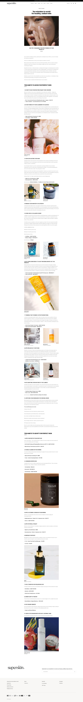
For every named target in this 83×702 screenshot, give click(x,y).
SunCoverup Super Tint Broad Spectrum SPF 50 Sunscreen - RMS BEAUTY (39, 272)
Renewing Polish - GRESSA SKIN (31, 179)
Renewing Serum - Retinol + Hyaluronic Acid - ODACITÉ (35, 532)
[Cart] (75, 3)
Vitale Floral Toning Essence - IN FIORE (32, 593)
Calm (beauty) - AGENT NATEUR (31, 471)
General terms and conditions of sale (12, 681)
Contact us (26, 683)
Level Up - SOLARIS (28, 543)
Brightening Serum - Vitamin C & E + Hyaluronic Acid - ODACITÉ (37, 518)
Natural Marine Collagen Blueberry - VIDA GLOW (34, 601)
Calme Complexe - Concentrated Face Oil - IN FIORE (35, 101)
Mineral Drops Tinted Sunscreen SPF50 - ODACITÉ (34, 446)
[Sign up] (75, 672)
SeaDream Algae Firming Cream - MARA (33, 391)
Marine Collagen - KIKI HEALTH (31, 237)
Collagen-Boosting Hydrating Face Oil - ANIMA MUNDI (35, 359)
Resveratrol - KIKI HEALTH (30, 469)
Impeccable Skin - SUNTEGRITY (31, 274)
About (25, 681)
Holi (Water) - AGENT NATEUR (30, 588)
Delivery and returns (10, 686)
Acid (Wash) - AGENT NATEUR (31, 117)
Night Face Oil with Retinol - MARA (32, 178)
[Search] (71, 3)
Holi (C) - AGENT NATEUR (29, 520)
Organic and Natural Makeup (30, 610)
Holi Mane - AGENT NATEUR (30, 236)
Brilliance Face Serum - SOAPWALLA (32, 361)
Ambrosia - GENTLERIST (29, 591)
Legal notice (9, 683)
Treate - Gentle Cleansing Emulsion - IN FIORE (33, 457)
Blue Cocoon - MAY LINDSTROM (31, 392)
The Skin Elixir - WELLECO (29, 467)
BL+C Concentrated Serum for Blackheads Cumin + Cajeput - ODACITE (39, 100)
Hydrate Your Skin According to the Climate (38, 394)
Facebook (60, 683)
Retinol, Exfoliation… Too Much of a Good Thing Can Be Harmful (42, 182)
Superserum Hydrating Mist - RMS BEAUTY (33, 326)
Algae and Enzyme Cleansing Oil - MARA (33, 116)
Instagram (61, 681)
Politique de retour (10, 688)
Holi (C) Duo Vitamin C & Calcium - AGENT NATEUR (35, 325)
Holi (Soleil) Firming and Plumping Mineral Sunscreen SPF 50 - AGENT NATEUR (39, 444)
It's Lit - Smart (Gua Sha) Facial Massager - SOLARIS (34, 541)
